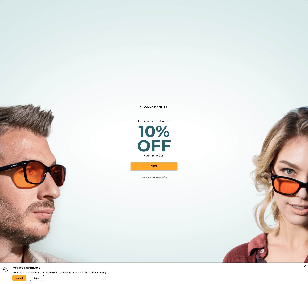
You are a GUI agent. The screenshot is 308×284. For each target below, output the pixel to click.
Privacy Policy (99, 272)
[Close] (304, 265)
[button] (154, 166)
